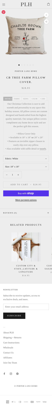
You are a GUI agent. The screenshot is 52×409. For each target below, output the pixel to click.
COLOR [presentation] (34, 99)
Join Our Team (10, 362)
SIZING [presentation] (26, 99)
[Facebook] (4, 373)
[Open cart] (48, 4)
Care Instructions (11, 342)
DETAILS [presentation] (8, 99)
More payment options (26, 200)
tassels (43, 148)
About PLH (8, 332)
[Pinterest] (17, 373)
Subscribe (14, 316)
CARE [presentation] (43, 99)
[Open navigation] (3, 4)
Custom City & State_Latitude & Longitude (26, 269)
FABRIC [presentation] (17, 99)
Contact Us (8, 352)
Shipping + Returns (12, 337)
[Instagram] (11, 373)
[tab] (7, 99)
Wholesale (8, 347)
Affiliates (7, 357)
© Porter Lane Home (26, 386)
